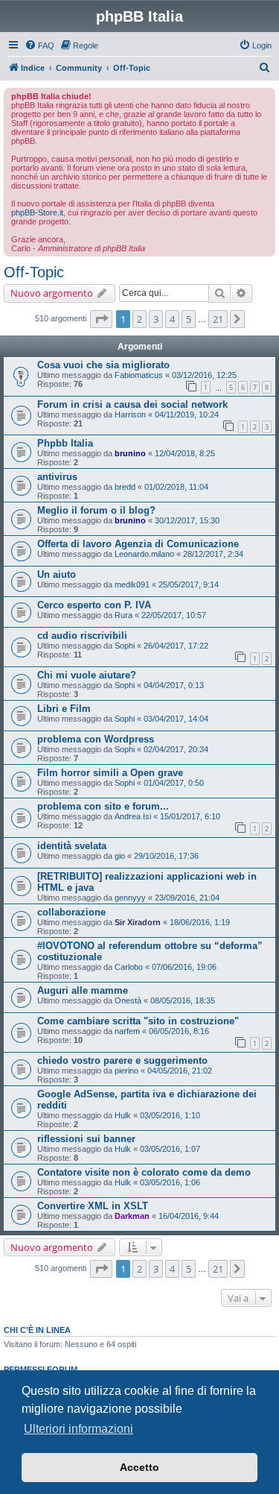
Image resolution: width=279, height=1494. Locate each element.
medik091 (132, 584)
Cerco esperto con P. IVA (94, 605)
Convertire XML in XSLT (92, 1205)
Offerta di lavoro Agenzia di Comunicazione (138, 543)
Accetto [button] (139, 1467)
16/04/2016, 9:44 (188, 1215)
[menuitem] (39, 45)
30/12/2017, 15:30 (187, 520)
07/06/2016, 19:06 (184, 966)
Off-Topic (34, 272)
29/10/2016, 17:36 (166, 855)
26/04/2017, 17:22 (176, 645)
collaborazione (71, 912)
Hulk (123, 1115)
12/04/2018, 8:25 (185, 453)
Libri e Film (64, 708)
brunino (130, 453)
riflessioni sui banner (86, 1138)
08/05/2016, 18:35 (182, 1000)
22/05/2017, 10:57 (173, 615)
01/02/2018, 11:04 (176, 486)
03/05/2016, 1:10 (170, 1115)
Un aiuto (56, 574)
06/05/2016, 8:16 (179, 1031)
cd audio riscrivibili (82, 635)
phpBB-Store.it (37, 212)
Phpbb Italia (65, 443)
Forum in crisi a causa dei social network (132, 404)
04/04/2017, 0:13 (174, 685)
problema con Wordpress (95, 739)
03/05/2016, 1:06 (170, 1182)
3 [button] (155, 319)
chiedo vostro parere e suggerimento (122, 1060)
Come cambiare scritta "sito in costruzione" (138, 1021)
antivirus (57, 476)
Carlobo (129, 966)
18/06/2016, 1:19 (200, 922)
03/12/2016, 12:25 (204, 375)
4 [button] (172, 319)
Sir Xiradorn (138, 922)
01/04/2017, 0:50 (174, 782)
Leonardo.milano (144, 553)
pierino (126, 1070)
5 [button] (188, 319)
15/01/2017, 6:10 (190, 816)
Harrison (130, 414)
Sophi (125, 645)
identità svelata (71, 845)
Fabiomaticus (139, 375)
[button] (101, 319)
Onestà (128, 1000)
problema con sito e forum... (103, 806)
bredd (125, 486)
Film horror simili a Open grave (110, 772)
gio (120, 855)
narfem (127, 1031)
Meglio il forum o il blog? (96, 510)
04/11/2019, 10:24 (187, 414)
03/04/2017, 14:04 (176, 718)
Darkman (132, 1215)
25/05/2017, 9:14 (188, 584)
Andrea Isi (133, 816)
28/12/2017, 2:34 (213, 553)
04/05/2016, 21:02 (179, 1070)
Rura (123, 615)
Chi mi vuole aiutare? (86, 675)
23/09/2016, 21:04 (187, 897)
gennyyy (130, 897)
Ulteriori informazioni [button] (78, 1428)
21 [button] (218, 319)
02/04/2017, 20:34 (176, 749)
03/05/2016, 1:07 (170, 1148)
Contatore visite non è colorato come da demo (144, 1172)
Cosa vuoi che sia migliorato (103, 365)
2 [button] (139, 319)
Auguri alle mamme (82, 990)
